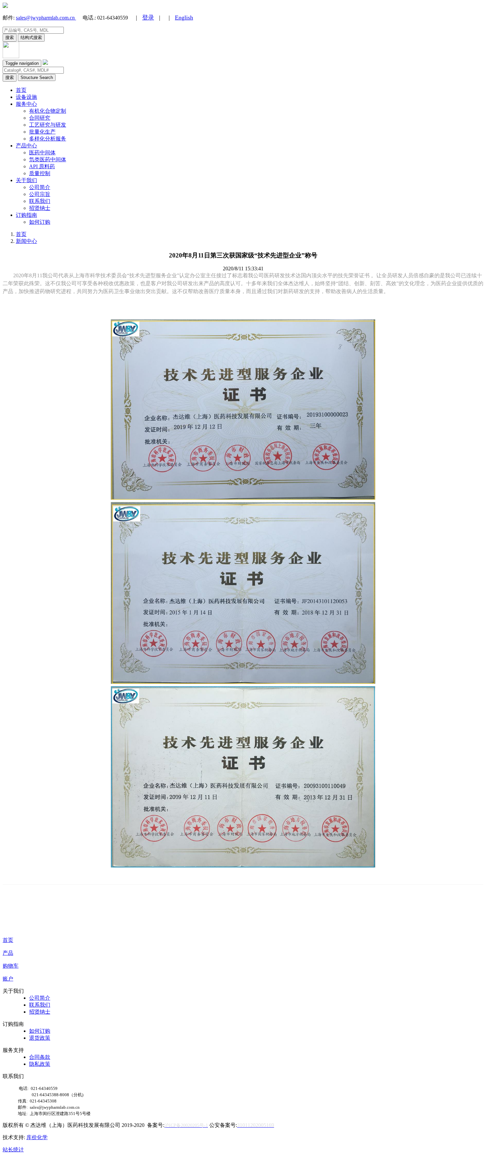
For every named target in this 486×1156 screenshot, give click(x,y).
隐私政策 (39, 1064)
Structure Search (36, 77)
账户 (8, 979)
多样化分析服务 (47, 138)
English (184, 17)
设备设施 (26, 97)
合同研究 (39, 118)
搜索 (9, 37)
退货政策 (39, 1038)
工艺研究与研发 (47, 125)
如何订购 (39, 222)
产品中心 (26, 145)
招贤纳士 (39, 208)
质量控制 (39, 173)
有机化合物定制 (47, 111)
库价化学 (37, 1137)
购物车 (11, 966)
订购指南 (26, 215)
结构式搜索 (31, 37)
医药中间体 (42, 152)
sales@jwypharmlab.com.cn (46, 17)
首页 (21, 90)
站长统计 (13, 1149)
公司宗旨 (39, 194)
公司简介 (39, 187)
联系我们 (39, 201)
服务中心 (26, 104)
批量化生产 (42, 132)
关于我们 (26, 180)
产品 (8, 953)
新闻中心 (26, 241)
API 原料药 (42, 166)
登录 (148, 17)
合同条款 (39, 1057)
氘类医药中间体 (47, 159)
